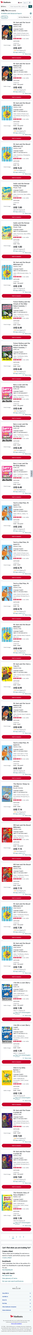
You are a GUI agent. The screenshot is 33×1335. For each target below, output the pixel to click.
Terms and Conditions (16, 1323)
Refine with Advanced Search (12, 13)
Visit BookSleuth (7, 1270)
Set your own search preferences (12, 1281)
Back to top (16, 1288)
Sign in (25, 2)
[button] (27, 54)
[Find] (30, 6)
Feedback (31, 473)
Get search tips (7, 1275)
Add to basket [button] (16, 58)
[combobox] (18, 6)
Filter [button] (5, 17)
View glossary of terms (9, 1278)
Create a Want (7, 1258)
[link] (31, 13)
